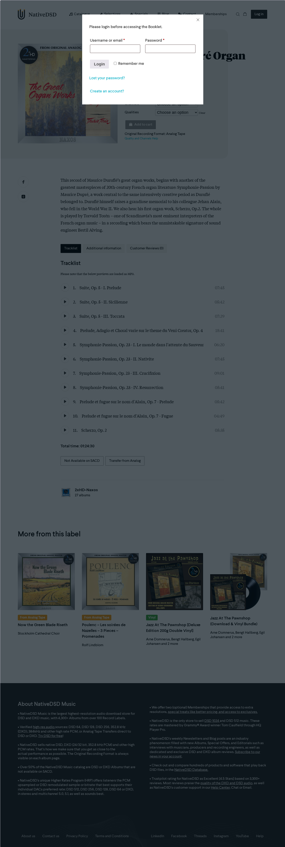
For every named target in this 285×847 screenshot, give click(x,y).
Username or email (107, 41)
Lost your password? (107, 78)
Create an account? (107, 91)
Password (154, 41)
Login (99, 64)
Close (198, 20)
